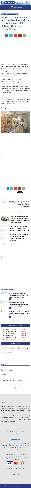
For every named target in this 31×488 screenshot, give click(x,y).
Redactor (7, 32)
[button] (28, 7)
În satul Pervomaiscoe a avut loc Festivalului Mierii (8, 202)
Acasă (2, 11)
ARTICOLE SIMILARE (6, 212)
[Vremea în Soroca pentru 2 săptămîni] (12, 380)
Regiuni (7, 11)
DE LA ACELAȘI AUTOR (18, 212)
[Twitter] (20, 479)
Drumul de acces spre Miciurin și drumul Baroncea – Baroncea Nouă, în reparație (24, 203)
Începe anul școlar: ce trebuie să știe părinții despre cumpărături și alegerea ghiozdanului (19, 313)
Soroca (12, 11)
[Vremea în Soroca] (6, 370)
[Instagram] (15, 479)
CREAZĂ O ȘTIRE (6, 402)
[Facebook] (11, 479)
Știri (16, 14)
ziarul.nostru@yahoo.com (19, 468)
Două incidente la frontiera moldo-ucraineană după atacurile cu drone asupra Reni (19, 228)
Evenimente (12, 14)
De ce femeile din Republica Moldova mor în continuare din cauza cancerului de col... (18, 295)
